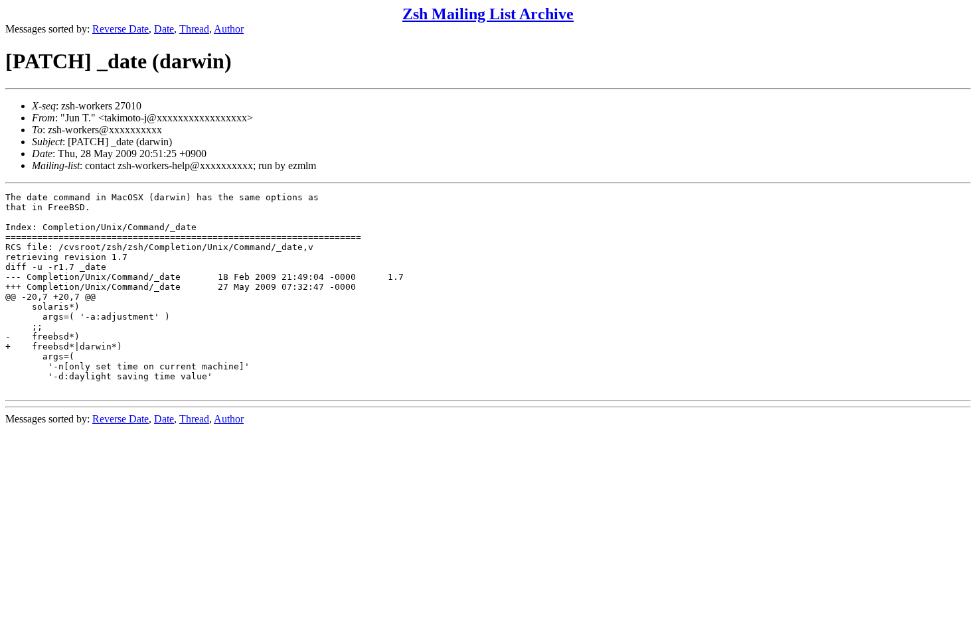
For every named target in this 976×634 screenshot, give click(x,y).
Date (164, 28)
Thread (194, 28)
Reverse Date (120, 28)
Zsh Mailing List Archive (488, 14)
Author (229, 28)
